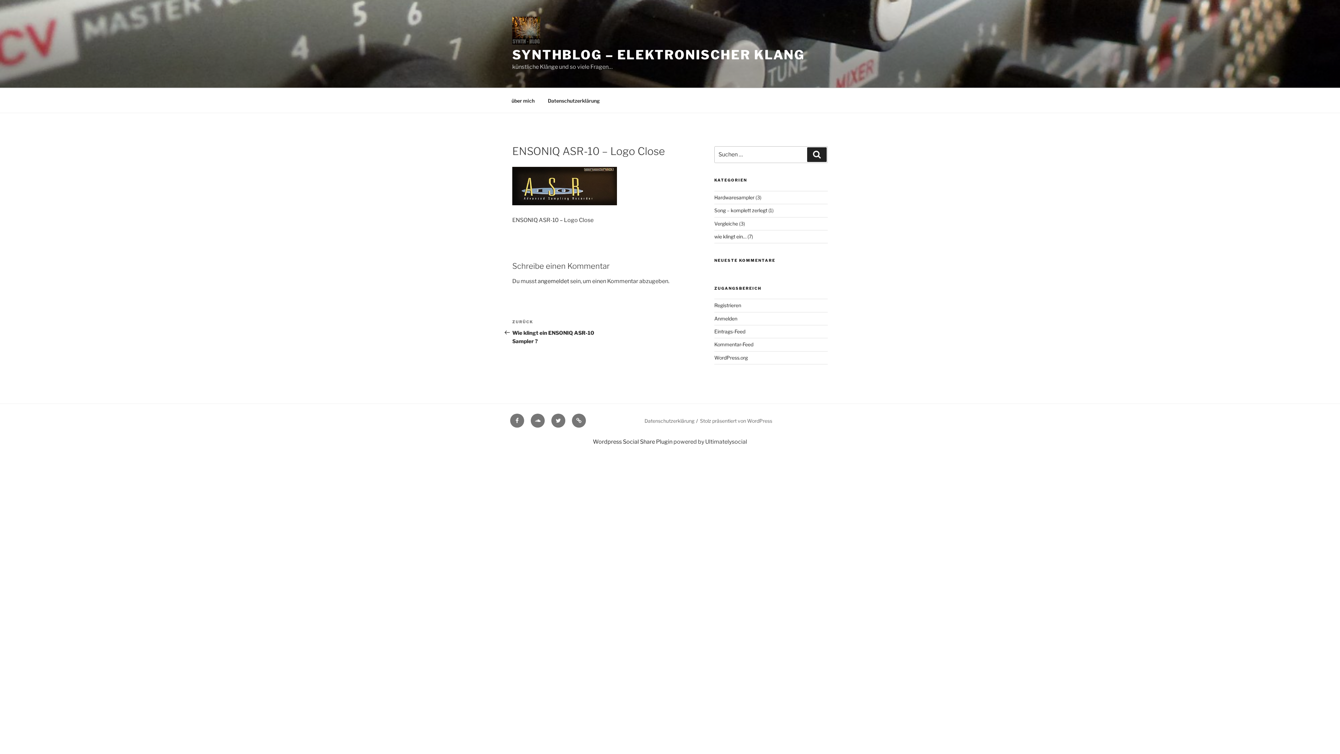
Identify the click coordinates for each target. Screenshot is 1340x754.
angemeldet (553, 281)
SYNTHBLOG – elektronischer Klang (658, 54)
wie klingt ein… (730, 236)
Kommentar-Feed (733, 344)
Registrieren (727, 305)
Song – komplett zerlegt (740, 210)
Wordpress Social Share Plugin (633, 441)
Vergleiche (726, 224)
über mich (523, 101)
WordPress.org (731, 358)
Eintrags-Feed (729, 331)
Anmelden (725, 318)
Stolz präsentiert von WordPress (736, 421)
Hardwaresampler (734, 197)
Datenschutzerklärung (574, 101)
